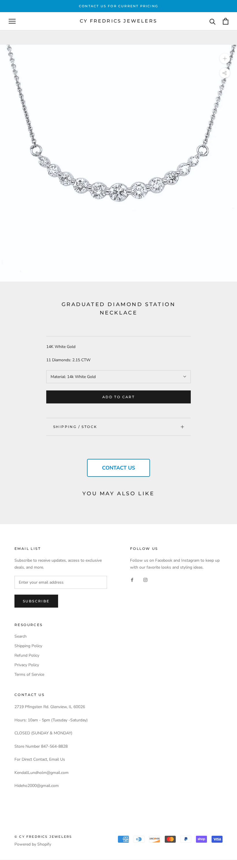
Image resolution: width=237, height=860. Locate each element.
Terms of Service (29, 674)
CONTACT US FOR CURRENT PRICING (118, 6)
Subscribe (36, 601)
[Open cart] (225, 21)
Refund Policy (26, 655)
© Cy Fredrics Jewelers (43, 837)
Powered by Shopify (32, 844)
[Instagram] (145, 579)
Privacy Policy (26, 665)
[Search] (213, 21)
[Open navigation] (12, 21)
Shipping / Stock (75, 427)
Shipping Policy (28, 646)
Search (20, 636)
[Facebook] (132, 579)
